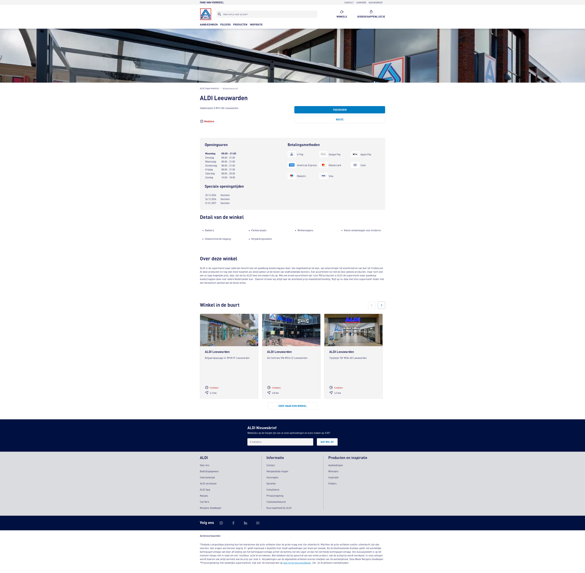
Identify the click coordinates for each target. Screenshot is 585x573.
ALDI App (205, 489)
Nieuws (204, 495)
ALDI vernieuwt (208, 483)
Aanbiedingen (335, 465)
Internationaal (207, 477)
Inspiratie (333, 477)
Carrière (204, 501)
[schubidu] (233, 523)
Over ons (204, 465)
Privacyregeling (274, 495)
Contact (270, 465)
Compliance (272, 489)
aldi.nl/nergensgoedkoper (297, 562)
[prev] (371, 305)
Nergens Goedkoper (210, 507)
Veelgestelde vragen (277, 471)
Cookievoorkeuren (276, 501)
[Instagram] (221, 523)
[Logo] (205, 14)
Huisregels (272, 477)
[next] (381, 305)
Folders (332, 483)
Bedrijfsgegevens (209, 471)
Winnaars (333, 471)
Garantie (271, 483)
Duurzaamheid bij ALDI (279, 507)
